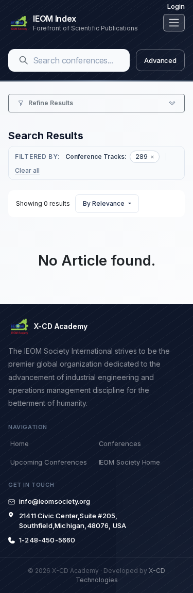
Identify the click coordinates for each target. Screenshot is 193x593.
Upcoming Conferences (48, 462)
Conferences (120, 443)
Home (19, 443)
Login (176, 6)
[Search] (23, 60)
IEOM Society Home (130, 462)
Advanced (160, 60)
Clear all (27, 170)
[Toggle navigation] (174, 22)
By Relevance (104, 203)
